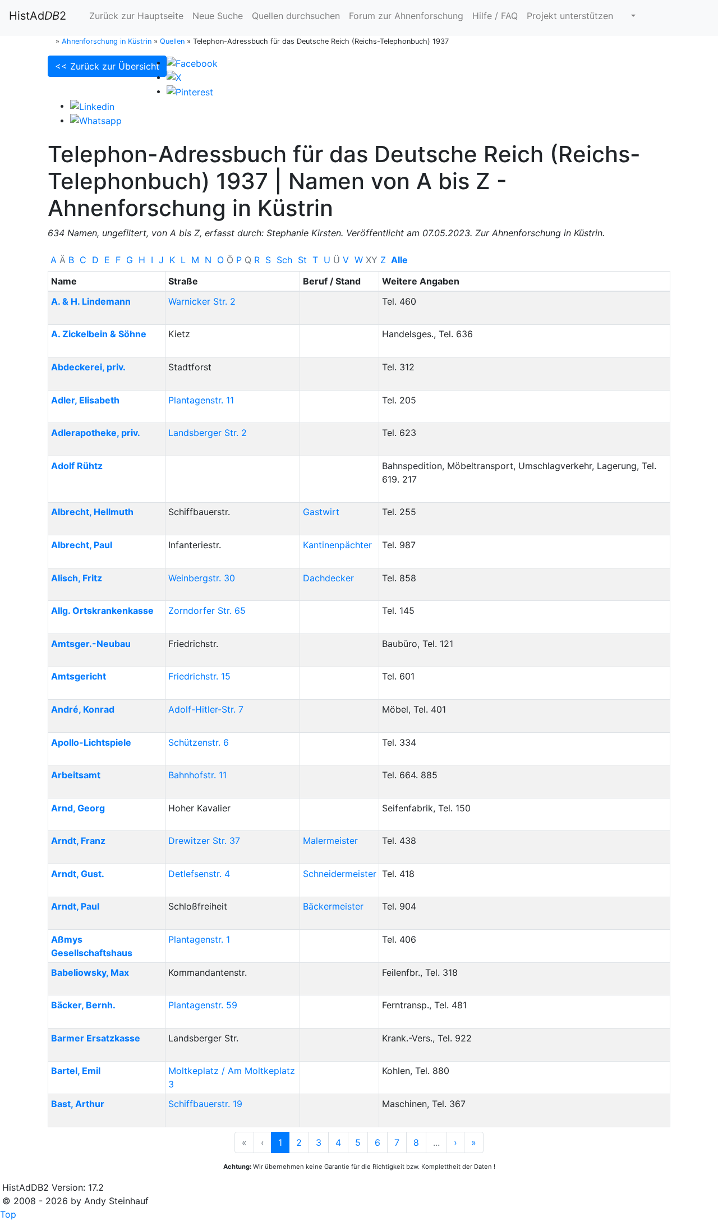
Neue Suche (217, 15)
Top (8, 1214)
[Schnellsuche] (629, 15)
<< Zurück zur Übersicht (107, 66)
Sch (284, 259)
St (302, 259)
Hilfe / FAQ (495, 15)
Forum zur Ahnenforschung (406, 15)
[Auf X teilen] (174, 76)
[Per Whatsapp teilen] (96, 120)
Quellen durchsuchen (296, 15)
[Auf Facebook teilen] (192, 62)
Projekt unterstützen (570, 15)
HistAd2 (37, 15)
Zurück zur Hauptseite (134, 15)
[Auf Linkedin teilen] (92, 105)
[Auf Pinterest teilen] (190, 91)
